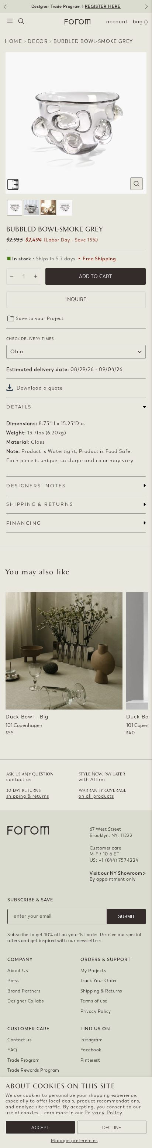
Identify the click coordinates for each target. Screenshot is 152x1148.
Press (13, 980)
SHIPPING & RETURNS (39, 504)
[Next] (147, 9)
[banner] (76, 6)
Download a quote (40, 388)
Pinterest (90, 1060)
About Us (17, 970)
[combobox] (21, 22)
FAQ (12, 1049)
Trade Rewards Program (33, 1070)
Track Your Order (98, 980)
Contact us (19, 1039)
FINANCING (23, 523)
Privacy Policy (103, 1112)
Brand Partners (23, 991)
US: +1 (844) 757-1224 (114, 860)
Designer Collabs (25, 1001)
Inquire (75, 299)
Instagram (91, 1039)
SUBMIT (126, 916)
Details (19, 407)
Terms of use (93, 1001)
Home (13, 41)
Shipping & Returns (101, 991)
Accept (40, 1127)
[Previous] (4, 9)
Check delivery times (30, 339)
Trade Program (23, 1060)
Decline (111, 1127)
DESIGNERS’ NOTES (36, 485)
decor (38, 41)
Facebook (90, 1049)
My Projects (93, 970)
